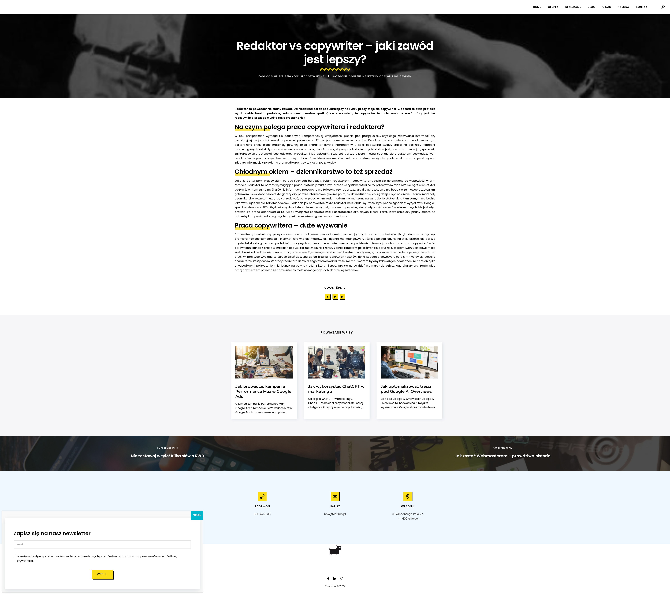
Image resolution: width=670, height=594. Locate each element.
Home (537, 7)
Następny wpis (502, 447)
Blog (591, 7)
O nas (606, 7)
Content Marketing (363, 76)
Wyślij (102, 574)
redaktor (292, 76)
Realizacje (573, 7)
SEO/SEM (406, 76)
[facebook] (327, 296)
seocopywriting (312, 76)
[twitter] (335, 296)
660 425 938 (262, 514)
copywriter (275, 76)
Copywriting (388, 76)
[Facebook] (328, 579)
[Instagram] (341, 579)
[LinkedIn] (334, 579)
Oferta (553, 7)
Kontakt (642, 7)
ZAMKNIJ (197, 515)
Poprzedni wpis (167, 447)
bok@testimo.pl (335, 514)
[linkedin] (342, 296)
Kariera (623, 7)
